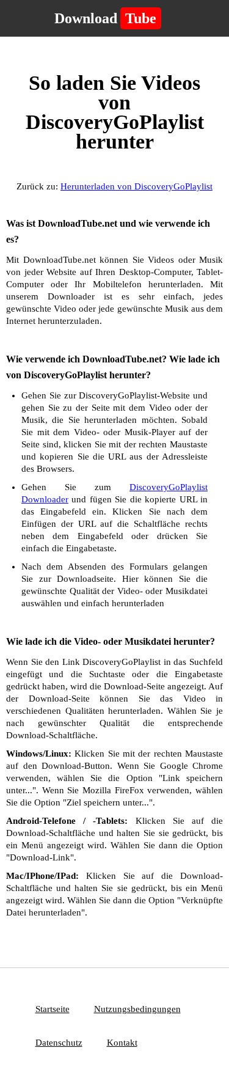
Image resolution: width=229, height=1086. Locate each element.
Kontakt (122, 1042)
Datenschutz (58, 1042)
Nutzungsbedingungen (137, 1009)
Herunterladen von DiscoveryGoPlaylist (136, 186)
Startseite (52, 1009)
